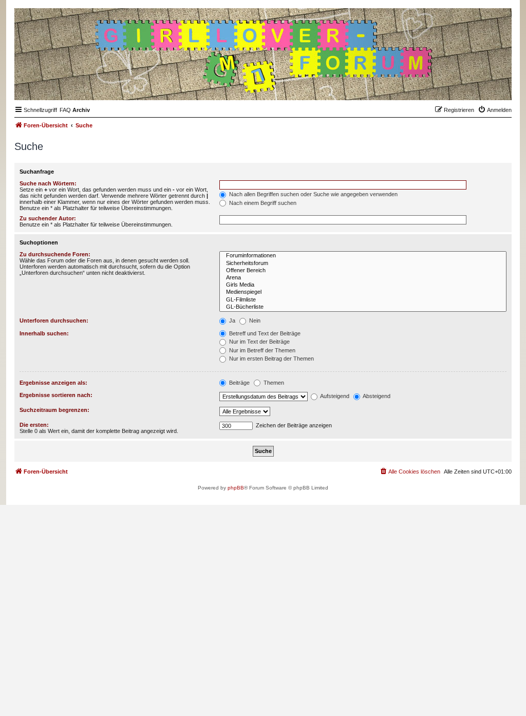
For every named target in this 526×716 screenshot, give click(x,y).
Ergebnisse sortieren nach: (56, 395)
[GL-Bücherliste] (362, 307)
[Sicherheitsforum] (362, 263)
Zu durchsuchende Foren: (55, 254)
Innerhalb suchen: (44, 333)
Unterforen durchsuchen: (54, 320)
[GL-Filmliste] (362, 300)
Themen (273, 383)
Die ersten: (34, 425)
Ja (231, 320)
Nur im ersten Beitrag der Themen (271, 358)
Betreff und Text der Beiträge (264, 333)
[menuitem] (65, 110)
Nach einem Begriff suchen (262, 203)
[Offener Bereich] (362, 270)
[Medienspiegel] (362, 292)
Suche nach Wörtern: (48, 183)
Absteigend (376, 396)
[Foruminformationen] (362, 255)
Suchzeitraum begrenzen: (54, 410)
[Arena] (362, 277)
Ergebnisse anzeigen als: (53, 383)
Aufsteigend (334, 396)
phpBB (236, 488)
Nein (254, 320)
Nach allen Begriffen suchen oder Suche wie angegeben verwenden (313, 194)
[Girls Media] (362, 285)
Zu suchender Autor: (48, 218)
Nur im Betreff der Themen (261, 350)
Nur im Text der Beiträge (259, 341)
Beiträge (239, 383)
